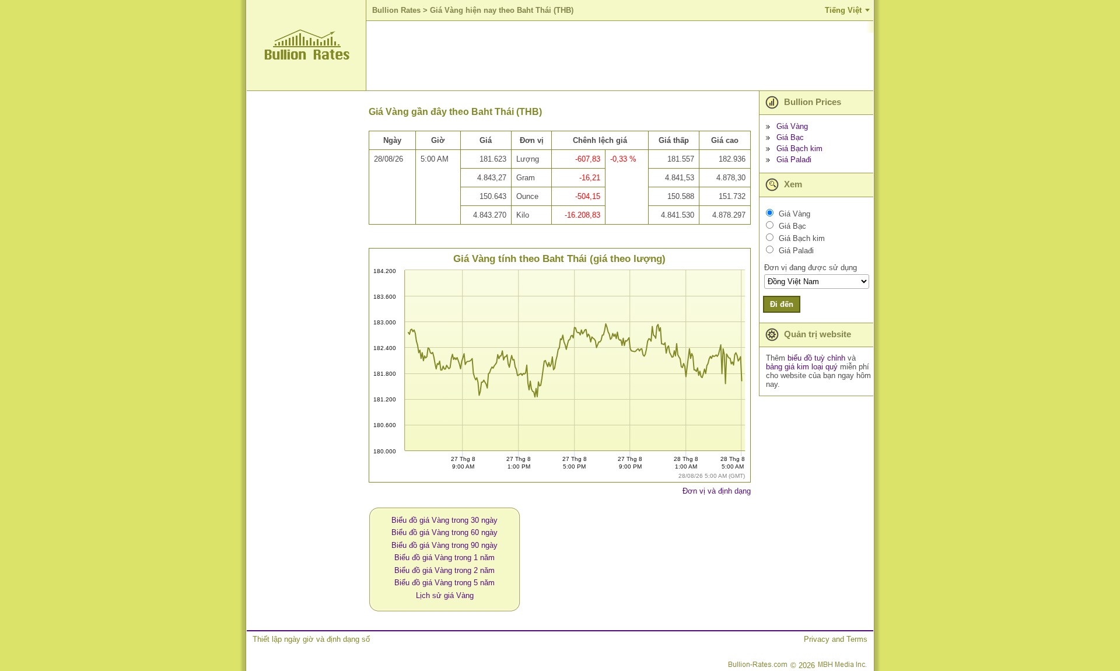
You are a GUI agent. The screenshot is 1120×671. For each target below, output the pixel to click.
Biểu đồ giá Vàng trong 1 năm (444, 557)
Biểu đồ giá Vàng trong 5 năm (444, 582)
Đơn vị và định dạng (716, 491)
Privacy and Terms (835, 639)
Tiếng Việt (843, 10)
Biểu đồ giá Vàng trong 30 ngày (444, 520)
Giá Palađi (793, 159)
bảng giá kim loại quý (802, 366)
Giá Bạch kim (799, 148)
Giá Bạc (790, 137)
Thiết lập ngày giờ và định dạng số (311, 639)
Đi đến (781, 304)
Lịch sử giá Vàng (445, 595)
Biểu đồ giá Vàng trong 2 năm (444, 570)
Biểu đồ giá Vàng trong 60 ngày (444, 532)
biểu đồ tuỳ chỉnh (816, 358)
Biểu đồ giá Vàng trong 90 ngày (444, 545)
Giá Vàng (792, 126)
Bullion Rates (396, 10)
